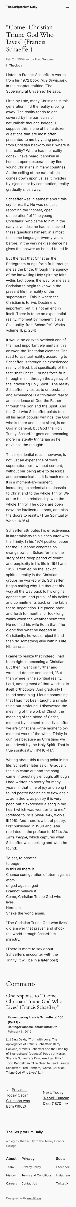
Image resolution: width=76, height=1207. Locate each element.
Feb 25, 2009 (15, 59)
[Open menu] (67, 6)
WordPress (34, 1198)
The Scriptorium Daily (21, 6)
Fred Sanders (44, 59)
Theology (15, 65)
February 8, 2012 (19, 1031)
